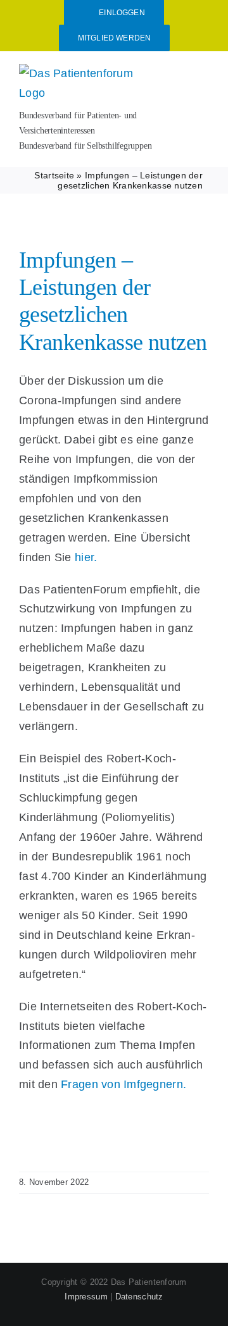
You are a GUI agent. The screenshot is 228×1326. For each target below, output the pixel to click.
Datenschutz (139, 1296)
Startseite (54, 175)
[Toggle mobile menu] (204, 71)
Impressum (86, 1296)
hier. (86, 557)
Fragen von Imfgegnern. (123, 1084)
